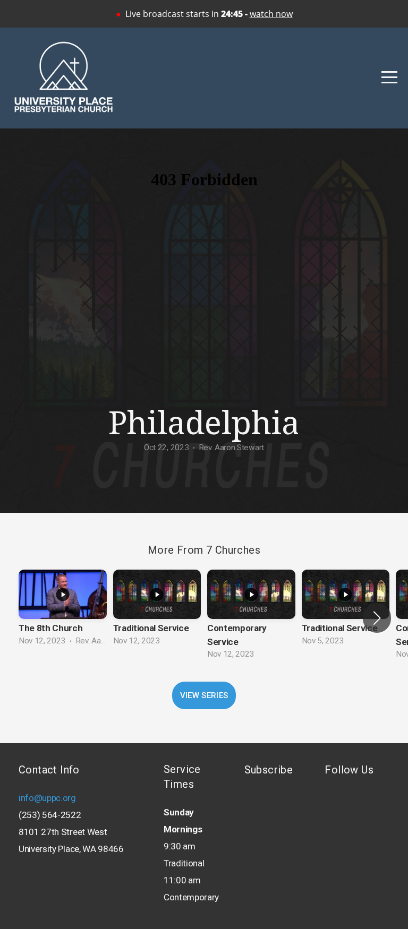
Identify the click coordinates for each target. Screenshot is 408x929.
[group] (63, 611)
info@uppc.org (47, 798)
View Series (204, 695)
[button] (377, 618)
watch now (271, 14)
